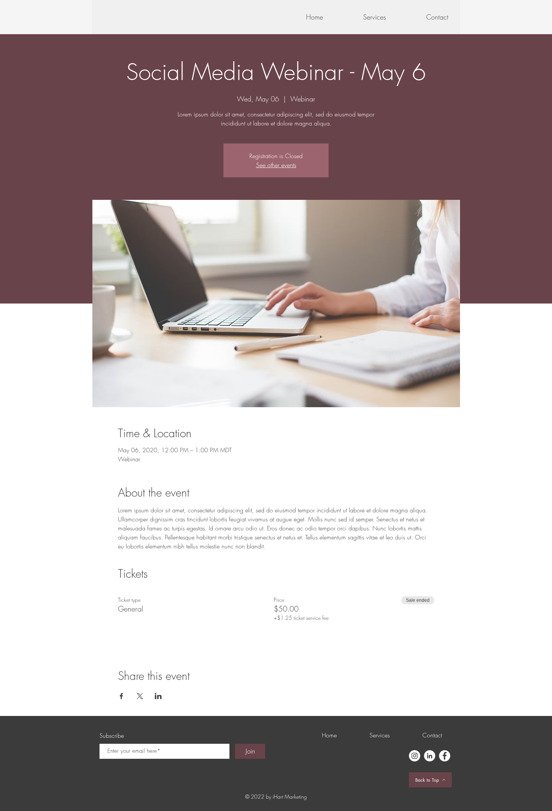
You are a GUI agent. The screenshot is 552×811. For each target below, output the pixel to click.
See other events (276, 165)
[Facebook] (444, 755)
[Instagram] (414, 755)
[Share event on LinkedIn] (158, 696)
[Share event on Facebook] (121, 696)
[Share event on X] (139, 696)
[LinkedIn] (429, 755)
